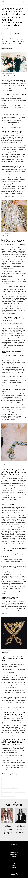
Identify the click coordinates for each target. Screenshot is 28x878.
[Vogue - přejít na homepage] (4, 2)
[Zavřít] (26, 876)
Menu (19, 2)
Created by (13, 874)
